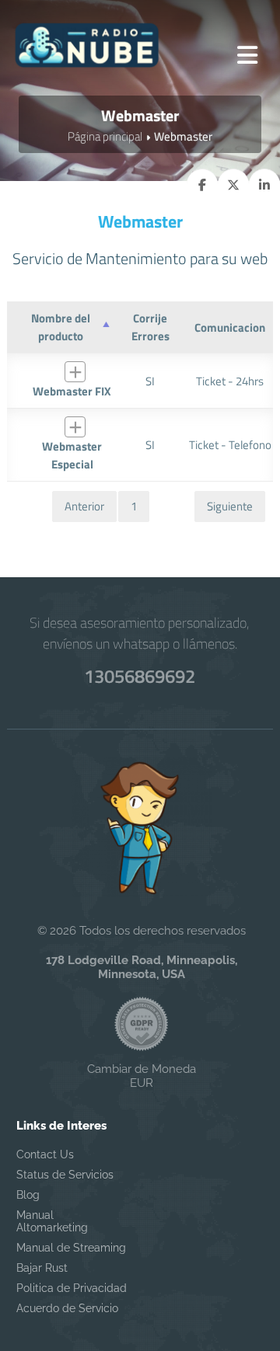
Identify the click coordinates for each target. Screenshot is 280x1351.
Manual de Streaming (71, 1247)
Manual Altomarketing (52, 1221)
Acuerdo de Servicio (67, 1308)
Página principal (105, 136)
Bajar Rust (42, 1268)
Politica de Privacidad (71, 1288)
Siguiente (230, 506)
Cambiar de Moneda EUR (141, 1076)
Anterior (84, 506)
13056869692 (139, 676)
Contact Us (45, 1154)
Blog (28, 1195)
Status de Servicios (65, 1174)
